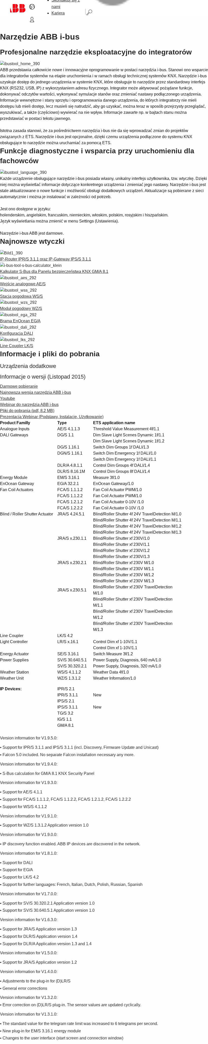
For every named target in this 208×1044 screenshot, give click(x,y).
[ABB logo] (18, 8)
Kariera (58, 13)
